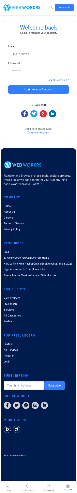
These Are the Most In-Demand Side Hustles (30, 275)
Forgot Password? (58, 80)
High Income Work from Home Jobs (24, 269)
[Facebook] (24, 113)
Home (7, 205)
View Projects (12, 297)
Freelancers (11, 303)
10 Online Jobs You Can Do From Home (26, 257)
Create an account (38, 132)
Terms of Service (14, 223)
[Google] (43, 113)
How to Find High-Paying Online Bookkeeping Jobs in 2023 (38, 263)
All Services (11, 349)
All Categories (12, 315)
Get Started (64, 7)
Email (11, 46)
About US (9, 211)
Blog (6, 251)
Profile (8, 321)
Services (9, 309)
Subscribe (54, 385)
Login (7, 361)
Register (9, 355)
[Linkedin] (52, 113)
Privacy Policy (12, 229)
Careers (8, 217)
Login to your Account (38, 89)
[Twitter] (34, 113)
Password (14, 63)
